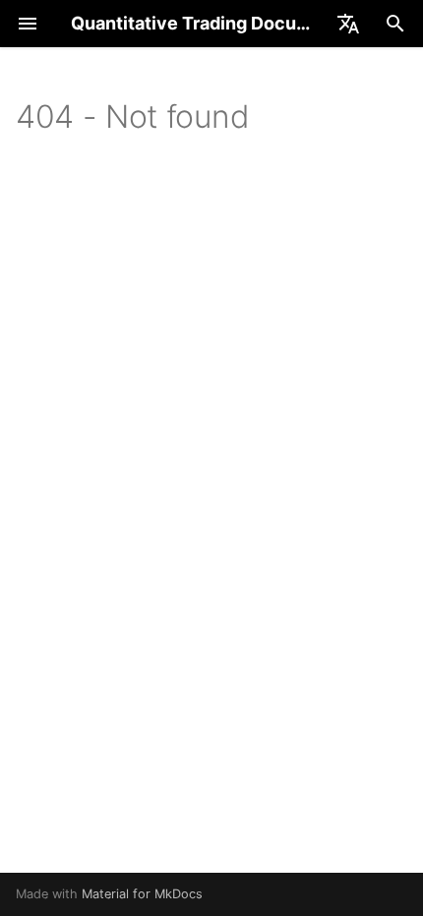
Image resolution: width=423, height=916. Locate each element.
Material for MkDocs (142, 894)
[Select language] (348, 23)
